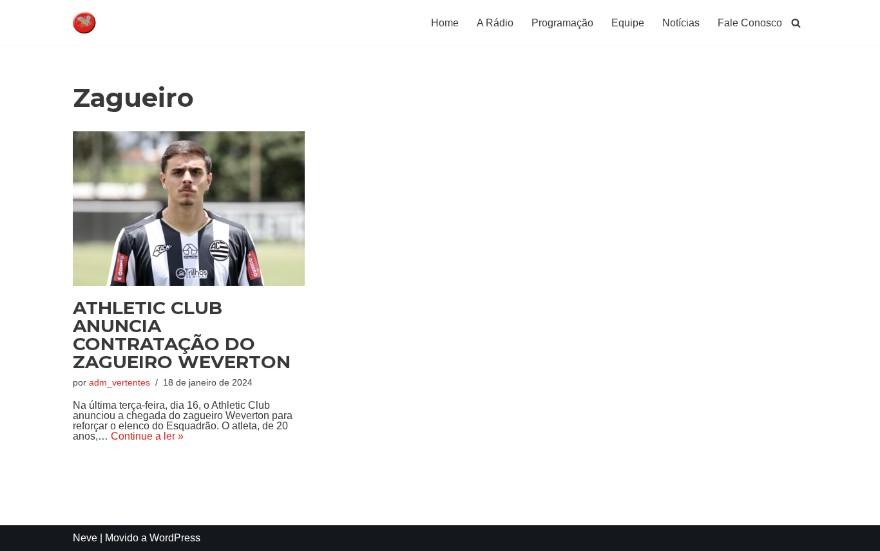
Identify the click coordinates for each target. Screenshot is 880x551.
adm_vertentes (119, 382)
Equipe (627, 22)
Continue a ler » (147, 436)
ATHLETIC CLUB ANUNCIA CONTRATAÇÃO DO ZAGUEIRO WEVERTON (182, 335)
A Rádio (495, 22)
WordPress (174, 537)
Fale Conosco (750, 22)
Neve (85, 537)
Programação (562, 22)
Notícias (681, 22)
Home (445, 22)
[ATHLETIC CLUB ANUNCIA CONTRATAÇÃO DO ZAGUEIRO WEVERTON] (189, 208)
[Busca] (796, 23)
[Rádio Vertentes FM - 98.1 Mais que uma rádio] (111, 22)
